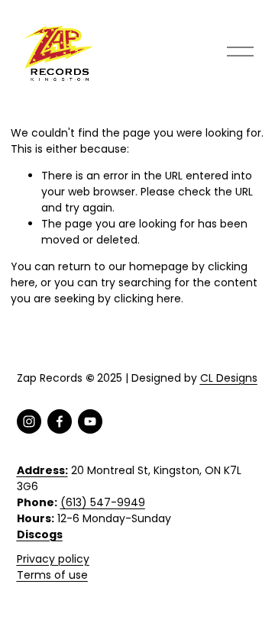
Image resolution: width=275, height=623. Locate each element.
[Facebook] (59, 421)
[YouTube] (90, 421)
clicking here (147, 298)
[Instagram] (29, 421)
